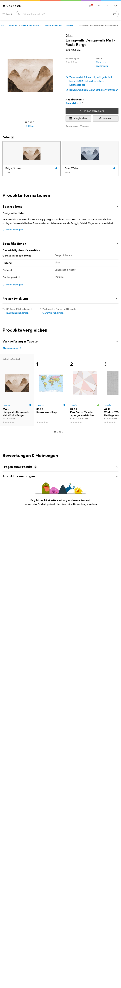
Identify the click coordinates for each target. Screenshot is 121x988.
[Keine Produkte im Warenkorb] (115, 5)
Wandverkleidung (53, 25)
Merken (107, 118)
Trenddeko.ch (73, 103)
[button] (92, 81)
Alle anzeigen (10, 348)
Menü (9, 14)
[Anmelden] (99, 6)
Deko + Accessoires (30, 25)
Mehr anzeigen (14, 229)
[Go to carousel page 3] (60, 432)
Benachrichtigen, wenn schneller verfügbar (93, 89)
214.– (70, 36)
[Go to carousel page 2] (57, 432)
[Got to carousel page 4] (33, 122)
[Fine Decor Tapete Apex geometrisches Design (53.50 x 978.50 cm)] (85, 390)
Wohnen (13, 25)
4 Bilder (30, 126)
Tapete (69, 25)
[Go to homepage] (12, 5)
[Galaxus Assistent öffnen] (107, 5)
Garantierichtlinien (52, 313)
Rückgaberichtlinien (17, 313)
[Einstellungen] (90, 5)
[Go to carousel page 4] (62, 432)
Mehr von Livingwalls (102, 62)
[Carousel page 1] (55, 432)
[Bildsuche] (114, 14)
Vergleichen (81, 118)
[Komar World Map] (51, 390)
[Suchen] (19, 14)
